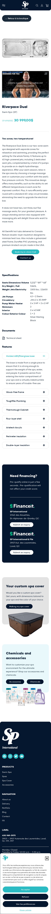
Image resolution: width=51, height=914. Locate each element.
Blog (4, 812)
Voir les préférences (25, 904)
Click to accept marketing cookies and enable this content (25, 84)
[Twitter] (16, 756)
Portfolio (6, 808)
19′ (15, 112)
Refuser (25, 897)
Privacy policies (25, 910)
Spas (4, 776)
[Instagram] (10, 756)
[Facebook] (4, 756)
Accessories (8, 785)
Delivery (6, 804)
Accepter (25, 889)
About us (6, 799)
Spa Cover (7, 781)
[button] (47, 858)
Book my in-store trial (25, 252)
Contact (6, 816)
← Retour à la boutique (16, 18)
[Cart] (47, 5)
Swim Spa (7, 112)
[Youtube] (21, 756)
